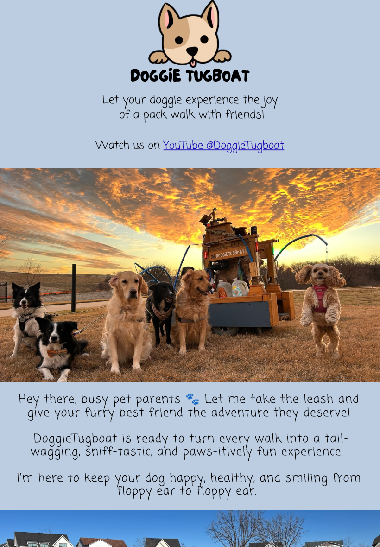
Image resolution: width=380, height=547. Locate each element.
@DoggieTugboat (245, 146)
